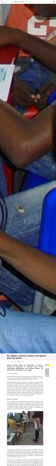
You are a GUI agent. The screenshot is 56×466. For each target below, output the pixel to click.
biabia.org (9, 408)
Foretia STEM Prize (24, 407)
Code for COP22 (30, 404)
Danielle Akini (29, 377)
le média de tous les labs (19, 1)
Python (9, 392)
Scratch (41, 390)
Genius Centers (16, 379)
